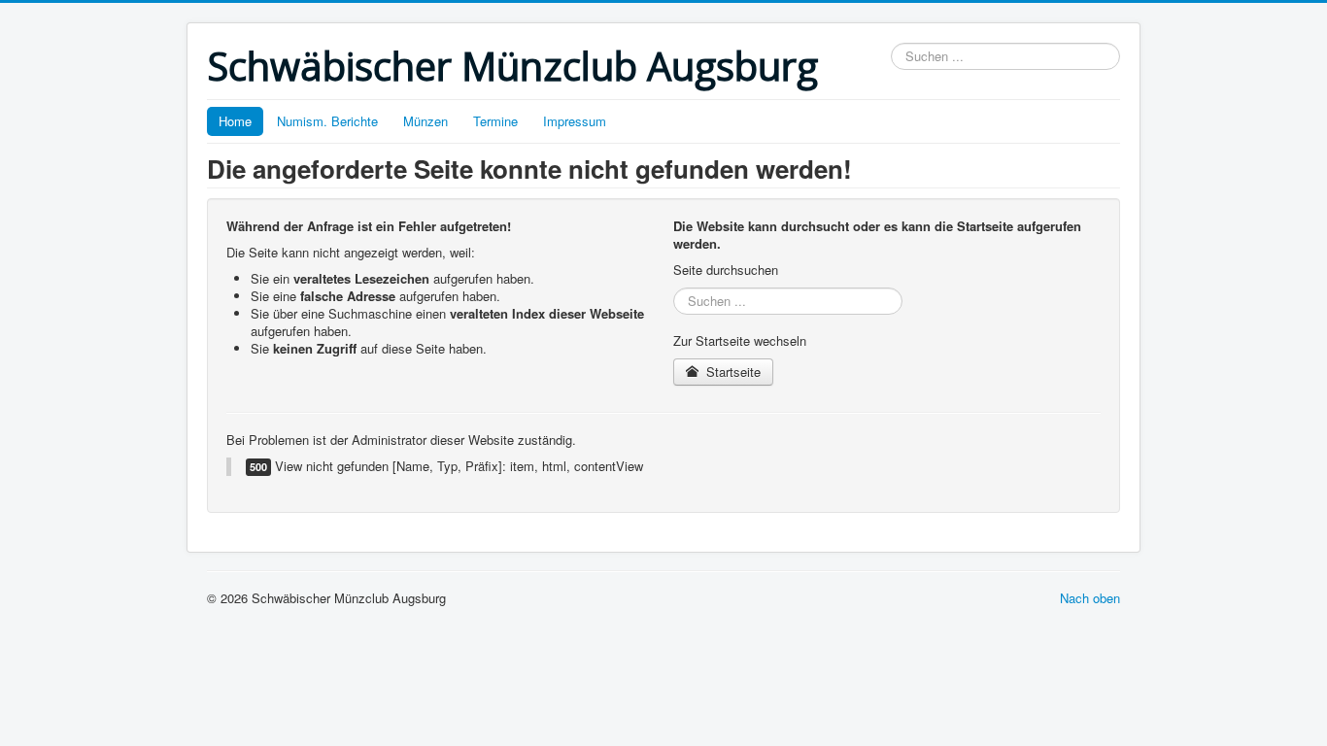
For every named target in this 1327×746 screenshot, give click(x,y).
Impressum (574, 121)
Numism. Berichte (327, 121)
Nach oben (1090, 598)
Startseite (731, 371)
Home (235, 121)
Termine (495, 121)
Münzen (425, 121)
